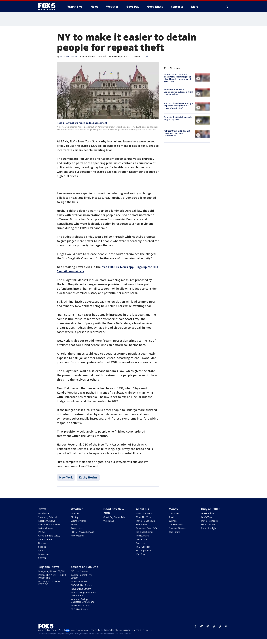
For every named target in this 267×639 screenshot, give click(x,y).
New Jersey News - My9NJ (51, 571)
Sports (41, 550)
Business (173, 520)
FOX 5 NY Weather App (82, 531)
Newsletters (44, 554)
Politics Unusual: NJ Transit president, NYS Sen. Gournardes (177, 133)
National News (45, 528)
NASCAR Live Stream (81, 585)
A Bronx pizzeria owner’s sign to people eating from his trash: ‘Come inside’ (178, 105)
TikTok (207, 626)
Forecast (75, 513)
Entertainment (45, 539)
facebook (195, 626)
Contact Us (141, 539)
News (42, 509)
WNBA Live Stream (80, 605)
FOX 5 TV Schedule (145, 520)
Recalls (172, 517)
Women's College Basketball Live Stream (82, 600)
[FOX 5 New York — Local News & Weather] (48, 6)
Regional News (48, 567)
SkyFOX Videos (208, 524)
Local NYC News (46, 520)
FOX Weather (77, 535)
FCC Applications (144, 550)
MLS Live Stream (79, 609)
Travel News (77, 528)
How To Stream (144, 513)
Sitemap (42, 557)
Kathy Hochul (88, 477)
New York (102, 56)
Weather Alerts (78, 520)
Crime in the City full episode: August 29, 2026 (178, 118)
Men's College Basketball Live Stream (83, 594)
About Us (142, 509)
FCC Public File (143, 546)
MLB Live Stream (79, 581)
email (226, 626)
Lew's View (206, 517)
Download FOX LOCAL (147, 528)
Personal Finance (177, 528)
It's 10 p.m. (141, 554)
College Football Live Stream (81, 576)
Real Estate (174, 531)
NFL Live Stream (79, 571)
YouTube (213, 626)
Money (173, 509)
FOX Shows (141, 524)
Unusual (42, 543)
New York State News (49, 524)
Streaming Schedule (48, 517)
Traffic (74, 524)
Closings (75, 517)
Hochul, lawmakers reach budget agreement (82, 122)
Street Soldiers (208, 513)
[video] (202, 77)
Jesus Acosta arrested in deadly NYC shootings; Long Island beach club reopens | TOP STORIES (177, 78)
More (194, 6)
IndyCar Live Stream (81, 588)
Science (42, 546)
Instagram (201, 626)
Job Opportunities (144, 531)
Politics (41, 531)
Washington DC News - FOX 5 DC (50, 583)
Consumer (174, 513)
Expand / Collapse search (227, 6)
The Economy (175, 524)
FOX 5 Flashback (209, 520)
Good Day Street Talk (114, 517)
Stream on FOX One (84, 567)
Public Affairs (142, 535)
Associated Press (87, 56)
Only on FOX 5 (210, 509)
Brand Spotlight (208, 528)
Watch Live (43, 513)
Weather (77, 509)
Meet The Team (144, 517)
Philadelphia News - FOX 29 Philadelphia (52, 576)
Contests (140, 543)
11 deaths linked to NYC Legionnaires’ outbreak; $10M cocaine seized (178, 92)
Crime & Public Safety (49, 535)
